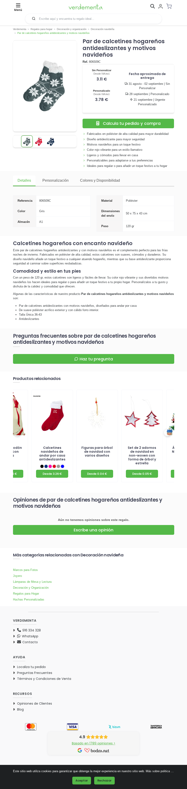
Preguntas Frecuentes (34, 673)
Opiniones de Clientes (34, 703)
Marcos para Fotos (25, 570)
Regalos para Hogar (26, 593)
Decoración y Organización (31, 587)
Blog (20, 709)
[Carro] (170, 6)
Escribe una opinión (93, 530)
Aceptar (81, 780)
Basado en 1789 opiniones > (93, 743)
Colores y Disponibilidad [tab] (100, 180)
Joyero (17, 576)
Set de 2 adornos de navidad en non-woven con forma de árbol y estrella (142, 455)
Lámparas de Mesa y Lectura (32, 581)
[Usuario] (160, 7)
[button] (33, 18)
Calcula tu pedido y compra (132, 123)
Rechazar (104, 780)
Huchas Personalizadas (28, 599)
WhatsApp (29, 636)
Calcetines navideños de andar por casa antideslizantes (52, 453)
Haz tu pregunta (96, 359)
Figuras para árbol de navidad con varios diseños (97, 451)
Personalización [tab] (55, 180)
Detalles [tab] (24, 180)
